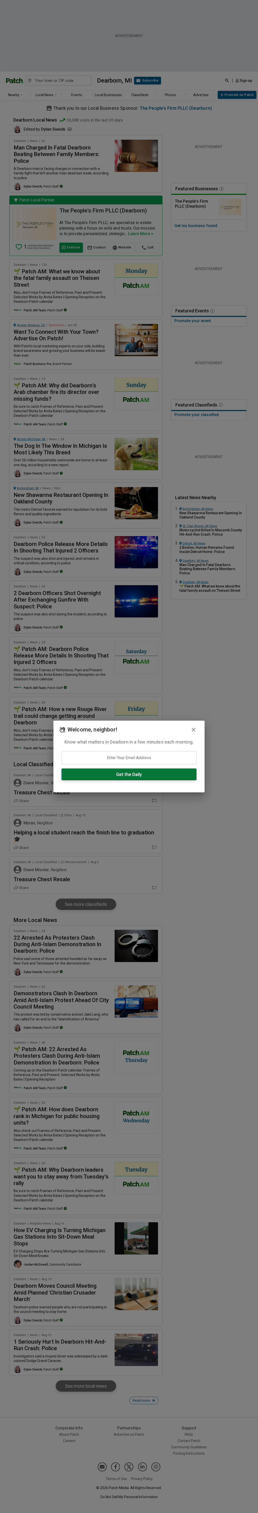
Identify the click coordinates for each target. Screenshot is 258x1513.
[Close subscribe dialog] (193, 730)
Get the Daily (129, 774)
